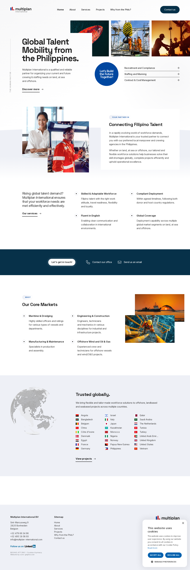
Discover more (30, 89)
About (72, 9)
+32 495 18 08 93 (19, 536)
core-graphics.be (27, 555)
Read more (152, 548)
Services (85, 9)
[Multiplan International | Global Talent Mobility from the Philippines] (20, 9)
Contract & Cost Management (140, 80)
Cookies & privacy (34, 552)
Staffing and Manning (135, 74)
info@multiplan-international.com (26, 539)
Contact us (169, 9)
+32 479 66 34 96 (19, 533)
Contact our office (102, 262)
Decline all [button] (173, 555)
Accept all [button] (155, 555)
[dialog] (164, 543)
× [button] (183, 523)
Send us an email (133, 262)
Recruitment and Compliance (139, 67)
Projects (100, 9)
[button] (165, 562)
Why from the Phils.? (120, 9)
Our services (29, 213)
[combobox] (176, 523)
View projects (84, 458)
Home (60, 9)
